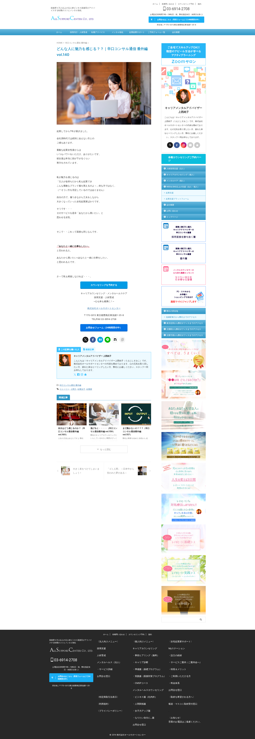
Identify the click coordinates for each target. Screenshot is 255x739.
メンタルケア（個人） (176, 180)
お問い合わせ (172, 211)
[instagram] (82, 374)
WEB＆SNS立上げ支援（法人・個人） (182, 186)
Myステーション (177, 648)
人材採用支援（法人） (176, 168)
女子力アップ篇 (142, 710)
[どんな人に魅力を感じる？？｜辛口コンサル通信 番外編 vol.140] (100, 340)
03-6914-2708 (178, 9)
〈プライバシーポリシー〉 (110, 710)
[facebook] (93, 340)
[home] (85, 375)
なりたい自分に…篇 (144, 717)
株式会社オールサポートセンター (104, 308)
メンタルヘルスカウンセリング (148, 690)
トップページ (172, 217)
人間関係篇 (140, 703)
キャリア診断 (141, 662)
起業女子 (81, 389)
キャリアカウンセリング (145, 648)
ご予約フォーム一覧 (156, 32)
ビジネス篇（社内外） (146, 697)
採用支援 (101, 648)
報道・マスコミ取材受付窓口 (183, 703)
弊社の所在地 (172, 311)
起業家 (89, 389)
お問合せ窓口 (103, 676)
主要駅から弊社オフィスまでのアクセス (183, 329)
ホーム (155, 4)
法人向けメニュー (108, 641)
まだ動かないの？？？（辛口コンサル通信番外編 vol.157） (136, 431)
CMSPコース (141, 683)
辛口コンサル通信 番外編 (70, 385)
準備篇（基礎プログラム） (148, 669)
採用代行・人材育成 (78, 32)
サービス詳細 (105, 669)
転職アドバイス (98, 32)
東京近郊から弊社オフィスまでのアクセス (184, 323)
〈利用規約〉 (103, 703)
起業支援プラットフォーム (177, 199)
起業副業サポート (137, 32)
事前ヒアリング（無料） (147, 655)
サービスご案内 (178, 662)
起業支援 (170, 193)
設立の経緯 (176, 655)
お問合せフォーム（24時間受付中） (104, 327)
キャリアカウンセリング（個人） (180, 174)
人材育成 (101, 655)
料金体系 (175, 683)
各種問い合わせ (168, 4)
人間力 (73, 389)
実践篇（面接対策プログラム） (150, 676)
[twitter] (85, 340)
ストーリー (64, 389)
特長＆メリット (178, 669)
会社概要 (176, 32)
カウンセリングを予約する (104, 285)
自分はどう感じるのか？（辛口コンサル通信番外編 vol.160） (71, 431)
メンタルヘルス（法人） (109, 662)
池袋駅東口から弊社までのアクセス (181, 317)
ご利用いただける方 (181, 676)
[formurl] (190, 145)
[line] (108, 340)
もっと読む (105, 449)
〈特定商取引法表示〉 (108, 697)
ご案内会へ (194, 662)
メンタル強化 (117, 32)
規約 (199, 4)
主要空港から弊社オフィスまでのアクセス (184, 335)
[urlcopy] (122, 340)
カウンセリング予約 (186, 4)
